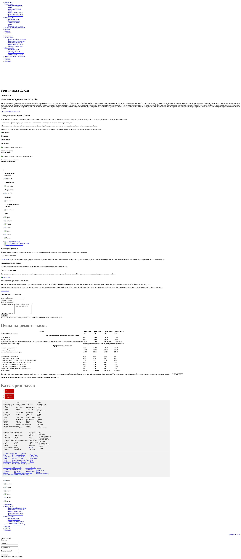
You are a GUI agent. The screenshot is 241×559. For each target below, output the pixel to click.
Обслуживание (9, 48)
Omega (31, 447)
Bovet (5, 458)
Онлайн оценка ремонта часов (10, 111)
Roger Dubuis (34, 457)
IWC (22, 458)
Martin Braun (25, 460)
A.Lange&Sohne (8, 469)
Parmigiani (29, 473)
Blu (4, 455)
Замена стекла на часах (15, 26)
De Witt (14, 458)
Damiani (14, 453)
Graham (23, 453)
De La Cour (15, 457)
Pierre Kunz (33, 455)
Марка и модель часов (8, 304)
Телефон (3, 300)
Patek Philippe (30, 471)
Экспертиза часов (14, 21)
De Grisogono (16, 455)
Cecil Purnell (7, 462)
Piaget (27, 474)
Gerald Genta (16, 463)
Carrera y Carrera (8, 474)
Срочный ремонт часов (15, 16)
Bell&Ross (6, 457)
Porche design (25, 463)
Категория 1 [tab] (9, 391)
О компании (8, 36)
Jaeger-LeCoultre (31, 468)
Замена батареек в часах (16, 53)
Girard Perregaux (19, 473)
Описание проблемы (7, 313)
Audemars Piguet (8, 468)
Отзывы (7, 58)
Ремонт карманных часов (16, 41)
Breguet (5, 473)
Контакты (8, 61)
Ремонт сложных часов (15, 14)
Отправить (5, 315)
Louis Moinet (30, 469)
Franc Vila (15, 462)
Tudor (32, 460)
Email (2, 302)
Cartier (5, 460)
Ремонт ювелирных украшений (15, 56)
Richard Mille (40, 470)
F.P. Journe (17, 471)
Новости (7, 59)
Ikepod (23, 457)
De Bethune (17, 469)
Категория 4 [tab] (9, 397)
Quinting (38, 468)
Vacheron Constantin (42, 474)
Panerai (23, 462)
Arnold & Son (7, 453)
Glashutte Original (19, 474)
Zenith (32, 462)
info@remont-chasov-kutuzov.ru (10, 535)
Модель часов (5, 547)
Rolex (38, 472)
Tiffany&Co (33, 458)
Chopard (6, 463)
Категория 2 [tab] (9, 393)
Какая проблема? (6, 551)
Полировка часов (13, 19)
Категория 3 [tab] (9, 395)
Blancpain (6, 471)
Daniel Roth (17, 468)
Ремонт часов (9, 37)
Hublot (23, 455)
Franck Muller (16, 460)
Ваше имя (4, 298)
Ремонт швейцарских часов (17, 39)
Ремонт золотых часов (15, 12)
